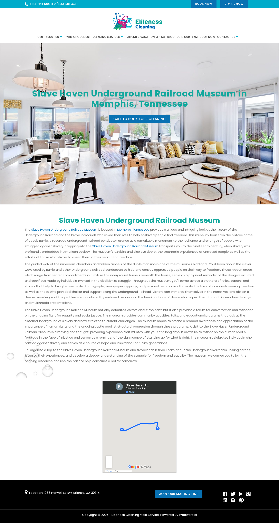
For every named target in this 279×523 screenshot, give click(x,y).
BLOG (171, 37)
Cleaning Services (106, 37)
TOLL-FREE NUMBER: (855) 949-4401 (54, 4)
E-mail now (234, 4)
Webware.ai (188, 515)
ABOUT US (52, 37)
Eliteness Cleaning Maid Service (135, 515)
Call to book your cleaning (139, 119)
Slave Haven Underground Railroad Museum (64, 229)
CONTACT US (226, 37)
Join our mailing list (178, 494)
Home (40, 37)
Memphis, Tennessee (133, 229)
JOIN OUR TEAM (187, 37)
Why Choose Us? (78, 37)
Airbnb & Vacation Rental (146, 37)
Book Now (203, 4)
